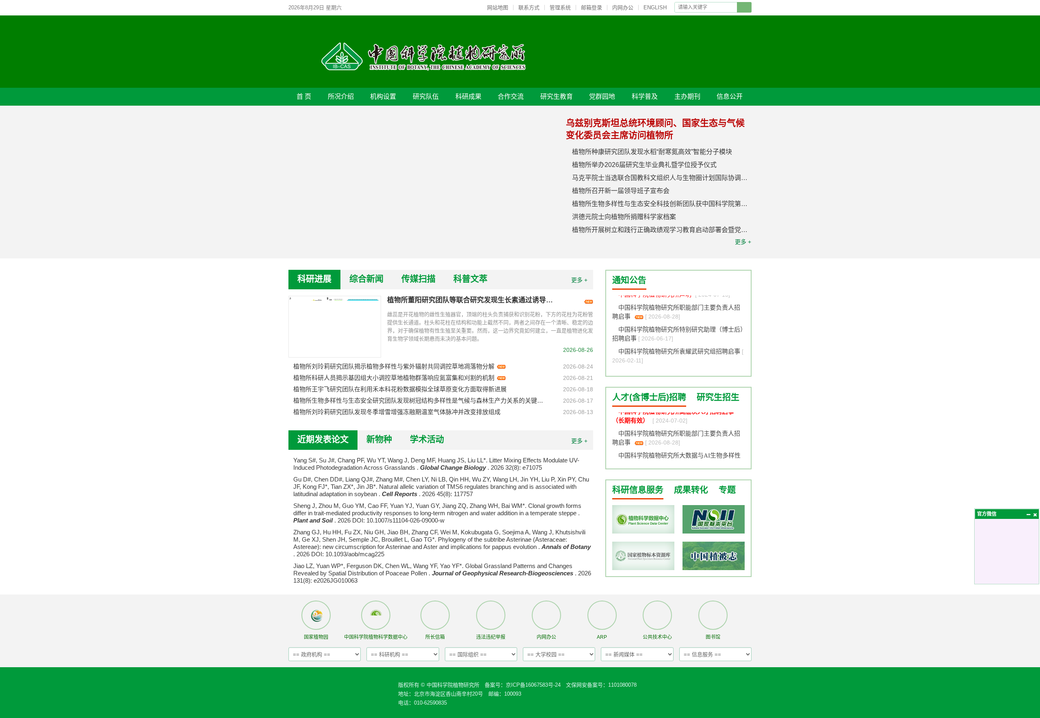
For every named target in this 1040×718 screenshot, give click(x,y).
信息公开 (730, 96)
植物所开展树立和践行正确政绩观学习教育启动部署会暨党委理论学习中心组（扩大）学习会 (662, 229)
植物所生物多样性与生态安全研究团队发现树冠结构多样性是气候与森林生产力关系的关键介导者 (418, 400)
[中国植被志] (713, 556)
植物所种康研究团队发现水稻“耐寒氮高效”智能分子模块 (652, 151)
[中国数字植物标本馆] (643, 556)
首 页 (304, 96)
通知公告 (629, 279)
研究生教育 (556, 96)
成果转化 (691, 489)
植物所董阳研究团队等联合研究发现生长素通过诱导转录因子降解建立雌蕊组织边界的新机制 (472, 300)
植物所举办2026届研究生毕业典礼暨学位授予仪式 (644, 164)
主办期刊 (687, 96)
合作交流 (511, 96)
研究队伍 (426, 96)
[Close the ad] (1007, 191)
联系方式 (529, 7)
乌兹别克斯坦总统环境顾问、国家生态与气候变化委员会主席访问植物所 (655, 129)
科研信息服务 (637, 489)
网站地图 (497, 7)
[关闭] (1035, 514)
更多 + (743, 242)
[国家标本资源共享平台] (713, 519)
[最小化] (1028, 514)
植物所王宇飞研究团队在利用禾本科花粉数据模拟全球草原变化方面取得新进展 (400, 389)
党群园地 (602, 96)
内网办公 (622, 7)
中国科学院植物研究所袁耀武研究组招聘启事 (680, 346)
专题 (727, 489)
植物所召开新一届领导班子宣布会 (621, 190)
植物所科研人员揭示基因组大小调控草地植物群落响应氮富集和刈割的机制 (393, 377)
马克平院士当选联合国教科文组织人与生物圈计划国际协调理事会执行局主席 (662, 177)
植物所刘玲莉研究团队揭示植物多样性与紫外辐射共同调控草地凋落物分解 (393, 366)
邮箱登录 (591, 7)
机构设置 (383, 96)
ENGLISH (655, 7)
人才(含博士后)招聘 (649, 396)
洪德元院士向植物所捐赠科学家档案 (624, 216)
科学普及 (645, 96)
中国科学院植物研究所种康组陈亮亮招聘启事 (680, 367)
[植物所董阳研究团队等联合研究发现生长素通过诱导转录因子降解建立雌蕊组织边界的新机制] (334, 327)
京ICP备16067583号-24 (533, 685)
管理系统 (560, 7)
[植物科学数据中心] (643, 519)
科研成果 (468, 96)
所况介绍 (341, 96)
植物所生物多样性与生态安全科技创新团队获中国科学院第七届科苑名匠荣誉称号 (662, 203)
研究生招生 (718, 396)
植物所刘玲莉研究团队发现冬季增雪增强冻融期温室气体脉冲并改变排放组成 (396, 411)
